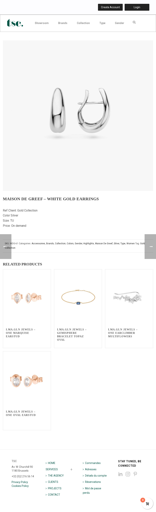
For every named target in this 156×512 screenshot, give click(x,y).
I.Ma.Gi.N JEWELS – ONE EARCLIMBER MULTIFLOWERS (123, 333)
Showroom (42, 23)
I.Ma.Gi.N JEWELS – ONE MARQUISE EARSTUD (20, 333)
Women (131, 243)
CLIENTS (53, 481)
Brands (62, 23)
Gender (119, 23)
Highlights (88, 243)
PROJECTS (54, 488)
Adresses (90, 469)
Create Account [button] (110, 7)
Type (102, 23)
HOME (51, 463)
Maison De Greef (104, 243)
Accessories (38, 243)
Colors (70, 243)
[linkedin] (120, 474)
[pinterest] (135, 474)
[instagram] (128, 474)
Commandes (93, 463)
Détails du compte (96, 475)
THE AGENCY (56, 475)
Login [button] (137, 7)
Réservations (93, 481)
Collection (83, 23)
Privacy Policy (20, 482)
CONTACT (54, 494)
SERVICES (52, 469)
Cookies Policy (20, 485)
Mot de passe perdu (92, 490)
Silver (116, 243)
